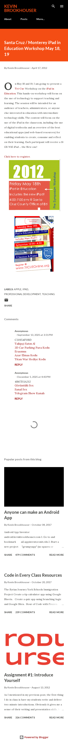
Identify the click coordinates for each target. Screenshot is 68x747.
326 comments (25, 717)
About (8, 19)
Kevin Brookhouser (20, 8)
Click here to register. (17, 156)
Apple (17, 289)
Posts (24, 19)
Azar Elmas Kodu (26, 355)
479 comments (25, 554)
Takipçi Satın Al (25, 343)
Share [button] (8, 305)
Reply (19, 364)
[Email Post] (6, 301)
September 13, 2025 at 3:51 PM (35, 334)
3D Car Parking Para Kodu (32, 347)
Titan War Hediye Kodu (30, 359)
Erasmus (20, 351)
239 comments (25, 612)
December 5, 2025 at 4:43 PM (33, 376)
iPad (25, 289)
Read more (56, 554)
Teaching (48, 294)
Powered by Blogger (36, 737)
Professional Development (22, 294)
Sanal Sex (21, 389)
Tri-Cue (19, 88)
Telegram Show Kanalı (29, 393)
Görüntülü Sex (24, 385)
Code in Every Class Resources (33, 575)
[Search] (53, 6)
